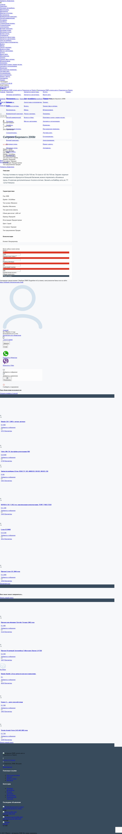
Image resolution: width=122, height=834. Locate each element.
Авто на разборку (6, 40)
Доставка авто (5, 71)
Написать (6, 343)
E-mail (5, 347)
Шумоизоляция (5, 61)
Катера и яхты (5, 33)
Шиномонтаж (4, 56)
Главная (3, 4)
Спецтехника (4, 27)
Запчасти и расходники (8, 39)
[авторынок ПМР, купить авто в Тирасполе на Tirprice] (18, 90)
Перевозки (3, 68)
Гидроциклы (4, 35)
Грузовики (3, 20)
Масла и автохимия (6, 51)
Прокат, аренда (5, 76)
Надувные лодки (5, 30)
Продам (5, 824)
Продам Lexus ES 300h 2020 (12, 819)
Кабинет (9, 777)
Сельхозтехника (5, 25)
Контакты (10, 780)
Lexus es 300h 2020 (9, 813)
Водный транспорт (6, 28)
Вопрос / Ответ (12, 778)
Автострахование (6, 75)
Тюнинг (3, 57)
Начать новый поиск (6, 597)
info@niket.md (4, 87)
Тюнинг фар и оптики (7, 59)
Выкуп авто (4, 54)
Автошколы (4, 78)
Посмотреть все (5, 583)
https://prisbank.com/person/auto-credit (11, 282)
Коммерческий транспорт (8, 16)
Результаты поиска (12, 99)
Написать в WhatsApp (10, 357)
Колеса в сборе (5, 49)
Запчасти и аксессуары (7, 37)
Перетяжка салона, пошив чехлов (11, 64)
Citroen (46, 99)
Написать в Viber (8, 365)
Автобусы (3, 21)
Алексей (5, 330)
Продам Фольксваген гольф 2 (12, 808)
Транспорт (3, 6)
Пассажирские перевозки (8, 69)
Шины (2, 45)
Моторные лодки (6, 32)
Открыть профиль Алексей (9, 393)
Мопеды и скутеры (6, 13)
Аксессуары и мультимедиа (9, 42)
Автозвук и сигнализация (8, 66)
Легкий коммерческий (7, 18)
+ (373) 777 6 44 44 (6, 83)
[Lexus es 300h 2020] (10, 812)
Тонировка (3, 63)
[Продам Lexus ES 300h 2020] (13, 817)
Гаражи (2, 80)
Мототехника (4, 9)
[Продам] (6, 822)
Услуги (2, 52)
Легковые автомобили (7, 8)
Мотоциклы (4, 11)
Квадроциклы (4, 15)
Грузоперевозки (5, 73)
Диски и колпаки (6, 47)
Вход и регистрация (13, 775)
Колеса (2, 44)
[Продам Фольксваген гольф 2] (13, 807)
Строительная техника (7, 23)
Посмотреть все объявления (12, 335)
